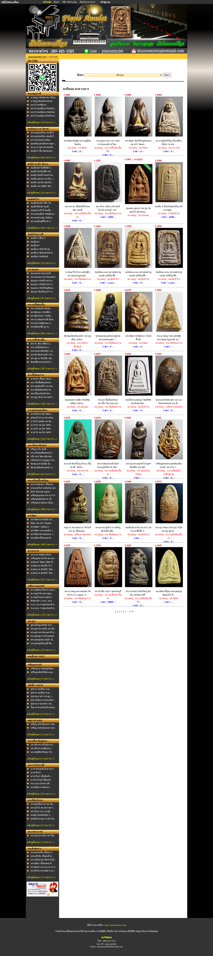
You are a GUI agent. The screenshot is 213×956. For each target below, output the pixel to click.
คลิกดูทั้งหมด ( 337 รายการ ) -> (42, 368)
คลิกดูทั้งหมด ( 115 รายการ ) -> (42, 439)
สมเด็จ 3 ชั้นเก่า (38, 238)
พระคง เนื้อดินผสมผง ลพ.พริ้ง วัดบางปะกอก (108, 402)
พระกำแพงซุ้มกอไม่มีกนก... (44, 116)
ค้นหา (56, 2)
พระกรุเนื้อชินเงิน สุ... (41, 347)
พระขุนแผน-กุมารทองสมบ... (44, 277)
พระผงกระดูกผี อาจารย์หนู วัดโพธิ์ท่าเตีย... (108, 529)
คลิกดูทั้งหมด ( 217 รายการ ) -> (42, 579)
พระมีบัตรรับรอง (35, 800)
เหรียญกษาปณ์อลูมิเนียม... (43, 668)
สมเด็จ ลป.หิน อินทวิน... (42, 182)
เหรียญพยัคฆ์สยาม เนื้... (42, 499)
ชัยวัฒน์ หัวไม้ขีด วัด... (41, 464)
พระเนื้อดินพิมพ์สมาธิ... (42, 390)
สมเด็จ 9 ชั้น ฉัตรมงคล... (42, 151)
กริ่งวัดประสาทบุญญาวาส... (43, 460)
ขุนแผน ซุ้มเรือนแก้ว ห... (42, 291)
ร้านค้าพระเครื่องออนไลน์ (67, 931)
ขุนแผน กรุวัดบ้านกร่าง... (42, 280)
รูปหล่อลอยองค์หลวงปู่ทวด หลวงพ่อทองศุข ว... (108, 338)
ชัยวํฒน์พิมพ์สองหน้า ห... (43, 467)
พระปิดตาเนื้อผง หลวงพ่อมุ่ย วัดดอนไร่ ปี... (169, 593)
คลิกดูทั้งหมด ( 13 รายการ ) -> (41, 263)
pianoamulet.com (37, 57)
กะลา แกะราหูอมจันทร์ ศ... (43, 604)
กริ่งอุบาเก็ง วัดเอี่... (39, 449)
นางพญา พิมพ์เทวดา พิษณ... (44, 97)
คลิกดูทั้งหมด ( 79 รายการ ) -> (41, 122)
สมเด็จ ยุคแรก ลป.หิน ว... (43, 179)
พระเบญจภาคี (34, 93)
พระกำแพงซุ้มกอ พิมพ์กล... (43, 108)
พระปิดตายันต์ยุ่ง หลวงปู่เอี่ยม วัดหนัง (77, 143)
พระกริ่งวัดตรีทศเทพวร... (42, 453)
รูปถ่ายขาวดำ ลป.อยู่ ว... (42, 696)
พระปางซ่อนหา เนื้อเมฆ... (43, 484)
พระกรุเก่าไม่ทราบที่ (40, 783)
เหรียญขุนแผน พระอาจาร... (44, 495)
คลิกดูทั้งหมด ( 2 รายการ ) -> (41, 679)
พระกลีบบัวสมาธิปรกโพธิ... (43, 859)
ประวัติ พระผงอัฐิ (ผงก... (42, 748)
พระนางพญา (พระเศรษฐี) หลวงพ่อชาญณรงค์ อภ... (169, 338)
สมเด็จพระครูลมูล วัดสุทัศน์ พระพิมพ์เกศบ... (138, 402)
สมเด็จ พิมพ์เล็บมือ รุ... (41, 815)
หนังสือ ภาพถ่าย (35, 685)
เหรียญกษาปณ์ (35, 664)
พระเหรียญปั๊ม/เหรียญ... (39, 480)
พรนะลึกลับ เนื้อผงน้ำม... (42, 856)
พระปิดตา (32, 515)
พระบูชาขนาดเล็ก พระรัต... (43, 628)
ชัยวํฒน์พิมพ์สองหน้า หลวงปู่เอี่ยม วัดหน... (77, 338)
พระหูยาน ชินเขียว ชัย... (42, 358)
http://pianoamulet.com (115, 925)
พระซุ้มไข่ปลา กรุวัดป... (42, 316)
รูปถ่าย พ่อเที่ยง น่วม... (41, 689)
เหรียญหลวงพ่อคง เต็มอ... (43, 502)
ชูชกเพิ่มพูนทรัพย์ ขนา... (42, 625)
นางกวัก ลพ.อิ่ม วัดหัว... (42, 425)
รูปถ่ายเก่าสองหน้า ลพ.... (42, 703)
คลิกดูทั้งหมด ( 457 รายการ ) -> (42, 228)
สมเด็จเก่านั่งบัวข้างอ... (41, 249)
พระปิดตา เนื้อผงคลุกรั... (42, 863)
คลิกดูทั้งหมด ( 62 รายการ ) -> (41, 474)
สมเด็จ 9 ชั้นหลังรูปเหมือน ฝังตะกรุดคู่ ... (169, 208)
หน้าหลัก (47, 2)
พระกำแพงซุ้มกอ (38, 105)
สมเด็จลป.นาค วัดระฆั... (39, 129)
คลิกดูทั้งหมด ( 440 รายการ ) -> (42, 544)
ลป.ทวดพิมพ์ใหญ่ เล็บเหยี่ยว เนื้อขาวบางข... (169, 143)
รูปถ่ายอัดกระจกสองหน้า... (43, 700)
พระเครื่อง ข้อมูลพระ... (38, 741)
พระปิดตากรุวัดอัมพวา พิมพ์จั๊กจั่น (138, 338)
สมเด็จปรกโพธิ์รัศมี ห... (42, 168)
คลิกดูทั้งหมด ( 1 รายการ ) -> (41, 842)
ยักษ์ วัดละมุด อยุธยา (40, 491)
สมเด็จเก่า (35, 242)
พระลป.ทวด (33, 551)
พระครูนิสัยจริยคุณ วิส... (42, 752)
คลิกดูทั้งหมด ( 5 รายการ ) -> (41, 825)
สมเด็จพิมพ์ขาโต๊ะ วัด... (42, 203)
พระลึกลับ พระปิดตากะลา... (43, 870)
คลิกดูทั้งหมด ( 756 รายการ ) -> (42, 404)
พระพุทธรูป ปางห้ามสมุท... (43, 636)
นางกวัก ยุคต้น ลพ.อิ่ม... (42, 421)
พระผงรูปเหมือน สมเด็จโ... (43, 132)
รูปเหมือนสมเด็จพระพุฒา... (43, 143)
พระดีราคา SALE (36, 656)
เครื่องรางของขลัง (36, 586)
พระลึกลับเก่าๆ (34, 848)
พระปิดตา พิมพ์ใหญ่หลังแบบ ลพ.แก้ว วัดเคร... (138, 143)
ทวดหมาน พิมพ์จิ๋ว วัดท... (43, 569)
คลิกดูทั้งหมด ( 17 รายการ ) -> (41, 877)
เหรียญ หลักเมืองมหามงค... (44, 724)
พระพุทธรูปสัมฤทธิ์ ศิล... (42, 643)
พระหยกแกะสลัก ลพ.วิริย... (43, 835)
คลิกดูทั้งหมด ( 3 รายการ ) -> (41, 758)
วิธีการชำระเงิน (69, 2)
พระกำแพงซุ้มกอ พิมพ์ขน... (44, 112)
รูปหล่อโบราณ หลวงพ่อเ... (43, 417)
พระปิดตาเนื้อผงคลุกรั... (42, 538)
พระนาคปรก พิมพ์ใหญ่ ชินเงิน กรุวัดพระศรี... (138, 593)
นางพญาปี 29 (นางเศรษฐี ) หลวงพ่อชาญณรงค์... (77, 274)
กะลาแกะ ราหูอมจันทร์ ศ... (43, 608)
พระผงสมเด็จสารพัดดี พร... (43, 214)
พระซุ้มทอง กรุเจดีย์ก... (41, 312)
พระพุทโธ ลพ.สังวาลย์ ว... (43, 807)
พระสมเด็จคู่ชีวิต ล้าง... (41, 221)
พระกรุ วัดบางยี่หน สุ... (41, 343)
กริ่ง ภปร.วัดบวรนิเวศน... (42, 456)
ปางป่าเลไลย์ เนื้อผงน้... (41, 780)
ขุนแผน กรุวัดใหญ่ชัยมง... (43, 288)
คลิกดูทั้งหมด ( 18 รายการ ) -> (41, 650)
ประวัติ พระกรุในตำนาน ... (43, 744)
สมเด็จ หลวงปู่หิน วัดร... (42, 186)
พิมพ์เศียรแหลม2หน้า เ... (42, 362)
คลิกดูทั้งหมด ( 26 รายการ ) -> (41, 794)
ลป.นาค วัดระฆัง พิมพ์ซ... (43, 147)
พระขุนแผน (33, 269)
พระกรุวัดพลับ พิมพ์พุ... (41, 308)
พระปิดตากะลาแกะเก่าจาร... (44, 867)
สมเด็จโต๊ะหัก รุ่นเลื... (41, 206)
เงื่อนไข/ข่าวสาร (88, 2)
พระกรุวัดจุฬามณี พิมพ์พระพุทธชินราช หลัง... (108, 465)
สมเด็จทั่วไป (33, 199)
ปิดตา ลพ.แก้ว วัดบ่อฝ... (42, 523)
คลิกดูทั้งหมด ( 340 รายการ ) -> (42, 509)
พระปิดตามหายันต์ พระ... (42, 519)
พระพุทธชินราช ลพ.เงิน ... (43, 804)
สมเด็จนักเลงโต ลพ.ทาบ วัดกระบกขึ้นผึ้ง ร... (138, 529)
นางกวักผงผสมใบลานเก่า (42, 769)
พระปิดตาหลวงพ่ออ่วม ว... (43, 534)
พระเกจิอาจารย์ (35, 831)
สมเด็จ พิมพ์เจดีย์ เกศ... (42, 171)
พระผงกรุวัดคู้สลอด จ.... (42, 323)
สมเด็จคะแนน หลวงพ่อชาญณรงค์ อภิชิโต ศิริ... (108, 274)
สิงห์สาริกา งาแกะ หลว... (42, 601)
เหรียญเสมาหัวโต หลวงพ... (43, 558)
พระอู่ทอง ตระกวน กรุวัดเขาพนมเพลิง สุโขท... (108, 143)
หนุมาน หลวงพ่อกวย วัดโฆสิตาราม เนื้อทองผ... (77, 529)
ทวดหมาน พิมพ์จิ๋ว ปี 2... (42, 565)
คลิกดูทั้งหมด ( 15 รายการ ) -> (41, 193)
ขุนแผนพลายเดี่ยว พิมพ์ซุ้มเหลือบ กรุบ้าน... (77, 402)
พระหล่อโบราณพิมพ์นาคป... (44, 488)
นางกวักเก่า (36, 772)
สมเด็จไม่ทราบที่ (35, 234)
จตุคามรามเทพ (35, 720)
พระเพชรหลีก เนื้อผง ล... (42, 852)
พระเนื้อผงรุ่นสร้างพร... (41, 393)
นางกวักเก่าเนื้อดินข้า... (41, 776)
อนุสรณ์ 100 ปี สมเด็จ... (42, 210)
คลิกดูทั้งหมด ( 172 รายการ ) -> (42, 615)
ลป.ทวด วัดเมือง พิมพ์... (42, 554)
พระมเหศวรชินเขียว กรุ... (43, 351)
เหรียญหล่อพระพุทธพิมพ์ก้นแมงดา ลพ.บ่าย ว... (169, 465)
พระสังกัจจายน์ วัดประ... (42, 414)
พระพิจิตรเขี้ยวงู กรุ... (41, 327)
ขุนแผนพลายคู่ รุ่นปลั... (42, 273)
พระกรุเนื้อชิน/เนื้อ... (37, 340)
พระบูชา (32, 621)
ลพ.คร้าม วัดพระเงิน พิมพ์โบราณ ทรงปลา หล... (108, 208)
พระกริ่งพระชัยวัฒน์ (37, 445)
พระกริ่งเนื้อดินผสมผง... (42, 382)
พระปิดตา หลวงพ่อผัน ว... (43, 530)
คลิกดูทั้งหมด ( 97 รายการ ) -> (41, 298)
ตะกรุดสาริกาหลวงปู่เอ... (42, 593)
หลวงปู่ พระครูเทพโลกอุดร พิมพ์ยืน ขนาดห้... (138, 465)
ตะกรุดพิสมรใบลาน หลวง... (43, 590)
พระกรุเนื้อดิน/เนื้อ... (37, 304)
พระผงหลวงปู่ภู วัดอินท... (42, 217)
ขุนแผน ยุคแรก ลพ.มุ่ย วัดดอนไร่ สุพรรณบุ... (138, 210)
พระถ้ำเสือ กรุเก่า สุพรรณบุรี (108, 591)
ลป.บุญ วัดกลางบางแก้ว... (42, 397)
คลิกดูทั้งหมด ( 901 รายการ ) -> (42, 333)
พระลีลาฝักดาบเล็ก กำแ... (43, 354)
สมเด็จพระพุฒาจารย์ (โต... (43, 818)
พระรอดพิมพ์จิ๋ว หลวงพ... (42, 386)
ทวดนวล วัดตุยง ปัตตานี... (43, 562)
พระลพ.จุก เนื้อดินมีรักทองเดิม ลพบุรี (77, 208)
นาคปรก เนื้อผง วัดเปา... (42, 379)
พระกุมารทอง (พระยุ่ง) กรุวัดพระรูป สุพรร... (168, 529)
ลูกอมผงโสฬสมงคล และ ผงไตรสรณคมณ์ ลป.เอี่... (169, 402)
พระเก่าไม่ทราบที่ (36, 765)
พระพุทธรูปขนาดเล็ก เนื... (43, 639)
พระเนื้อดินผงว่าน (36, 375)
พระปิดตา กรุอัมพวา (40, 527)
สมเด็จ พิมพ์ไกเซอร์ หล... (43, 175)
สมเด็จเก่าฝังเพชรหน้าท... (43, 253)
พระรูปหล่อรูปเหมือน (37, 410)
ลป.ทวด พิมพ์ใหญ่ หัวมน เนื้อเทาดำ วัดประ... (77, 465)
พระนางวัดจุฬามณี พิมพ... (43, 319)
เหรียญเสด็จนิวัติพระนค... (43, 672)
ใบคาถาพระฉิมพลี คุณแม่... (44, 707)
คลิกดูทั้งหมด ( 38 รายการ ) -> (41, 157)
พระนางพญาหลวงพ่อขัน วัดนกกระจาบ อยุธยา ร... (78, 593)
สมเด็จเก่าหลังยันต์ (39, 256)
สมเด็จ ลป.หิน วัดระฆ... (39, 164)
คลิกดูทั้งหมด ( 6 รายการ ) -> (41, 714)
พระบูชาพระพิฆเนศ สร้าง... (43, 632)
